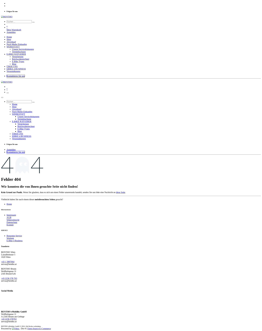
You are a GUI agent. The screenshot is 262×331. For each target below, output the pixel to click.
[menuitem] (9, 37)
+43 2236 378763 (9, 319)
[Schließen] (2, 97)
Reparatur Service (14, 236)
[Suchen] (33, 22)
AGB (9, 217)
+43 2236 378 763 (9, 278)
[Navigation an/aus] (8, 92)
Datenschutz (12, 222)
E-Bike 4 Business (15, 241)
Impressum (11, 215)
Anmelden (11, 32)
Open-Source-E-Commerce (39, 328)
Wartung (10, 238)
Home (9, 204)
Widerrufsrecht (13, 220)
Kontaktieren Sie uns (16, 76)
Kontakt (10, 225)
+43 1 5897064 (7, 262)
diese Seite (120, 192)
